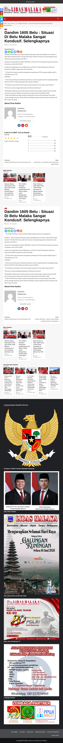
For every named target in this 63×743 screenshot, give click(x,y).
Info (6, 29)
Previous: (17, 161)
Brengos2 (7, 392)
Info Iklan (22, 732)
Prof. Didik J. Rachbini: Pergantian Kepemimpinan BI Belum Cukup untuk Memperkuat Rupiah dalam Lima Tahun (24, 191)
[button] (4, 19)
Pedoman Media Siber (53, 732)
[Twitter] (15, 52)
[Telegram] (12, 52)
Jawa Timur (7, 370)
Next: (46, 162)
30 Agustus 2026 (9, 198)
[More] (21, 52)
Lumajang (53, 372)
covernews (36, 740)
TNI (57, 372)
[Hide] (0, 28)
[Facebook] (6, 52)
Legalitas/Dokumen (40, 732)
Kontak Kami (30, 732)
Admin (21, 200)
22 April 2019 (14, 44)
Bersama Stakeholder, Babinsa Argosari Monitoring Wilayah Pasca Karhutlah (54, 380)
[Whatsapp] (9, 52)
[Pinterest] (1, 13)
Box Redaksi (14, 732)
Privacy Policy (55, 735)
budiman (7, 44)
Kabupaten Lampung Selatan (9, 180)
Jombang (7, 372)
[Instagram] (18, 52)
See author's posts (25, 121)
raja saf (7, 196)
